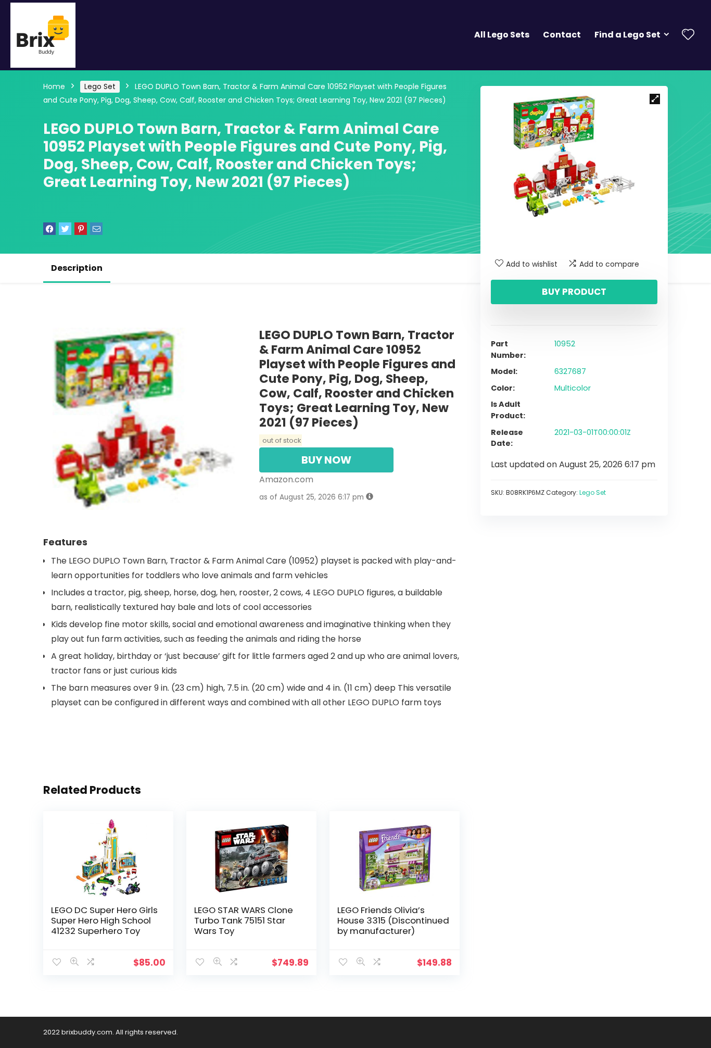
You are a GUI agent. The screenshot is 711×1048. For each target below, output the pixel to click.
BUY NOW (326, 460)
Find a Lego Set (627, 35)
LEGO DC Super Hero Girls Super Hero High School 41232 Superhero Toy (104, 920)
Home (54, 86)
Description (77, 268)
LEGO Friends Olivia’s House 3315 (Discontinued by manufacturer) (393, 920)
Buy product (574, 291)
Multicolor (572, 388)
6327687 (570, 371)
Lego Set (100, 86)
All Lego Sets (501, 35)
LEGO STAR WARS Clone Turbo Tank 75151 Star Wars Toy (243, 920)
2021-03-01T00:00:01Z (592, 432)
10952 (564, 344)
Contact (562, 35)
